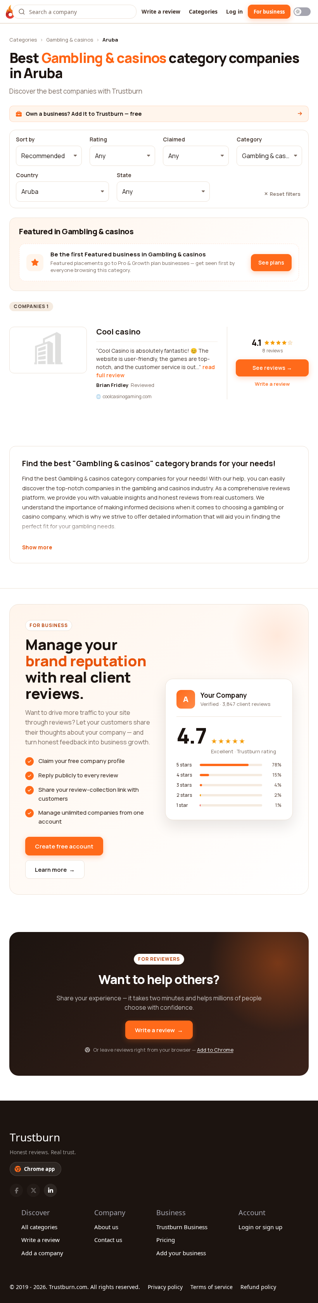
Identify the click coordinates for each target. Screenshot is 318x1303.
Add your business (181, 1253)
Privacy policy (165, 1287)
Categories (203, 11)
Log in (234, 11)
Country (27, 175)
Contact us (108, 1240)
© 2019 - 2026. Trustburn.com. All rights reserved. (75, 1287)
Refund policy (258, 1287)
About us (106, 1227)
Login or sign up (260, 1227)
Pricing (165, 1240)
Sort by (25, 139)
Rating (98, 139)
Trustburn (35, 1137)
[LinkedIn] (50, 1190)
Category (249, 139)
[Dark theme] (302, 11)
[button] (49, 156)
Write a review (161, 11)
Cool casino (118, 331)
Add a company (42, 1253)
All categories (39, 1227)
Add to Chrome (215, 1049)
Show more (37, 548)
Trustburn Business (181, 1227)
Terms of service (211, 1287)
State (124, 175)
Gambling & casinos (69, 39)
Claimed (174, 139)
